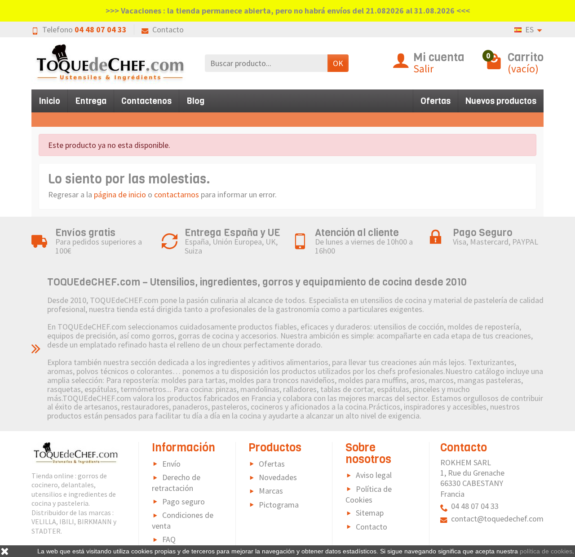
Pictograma (279, 504)
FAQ (169, 539)
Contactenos (146, 101)
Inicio (49, 101)
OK (338, 63)
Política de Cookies (368, 494)
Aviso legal (374, 475)
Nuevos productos (500, 101)
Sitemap (370, 513)
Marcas (271, 491)
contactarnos (176, 194)
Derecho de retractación (176, 482)
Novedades (278, 477)
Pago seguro (183, 501)
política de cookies (546, 551)
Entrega (90, 101)
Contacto (168, 29)
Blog (195, 101)
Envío (171, 464)
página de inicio (120, 194)
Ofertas (435, 101)
